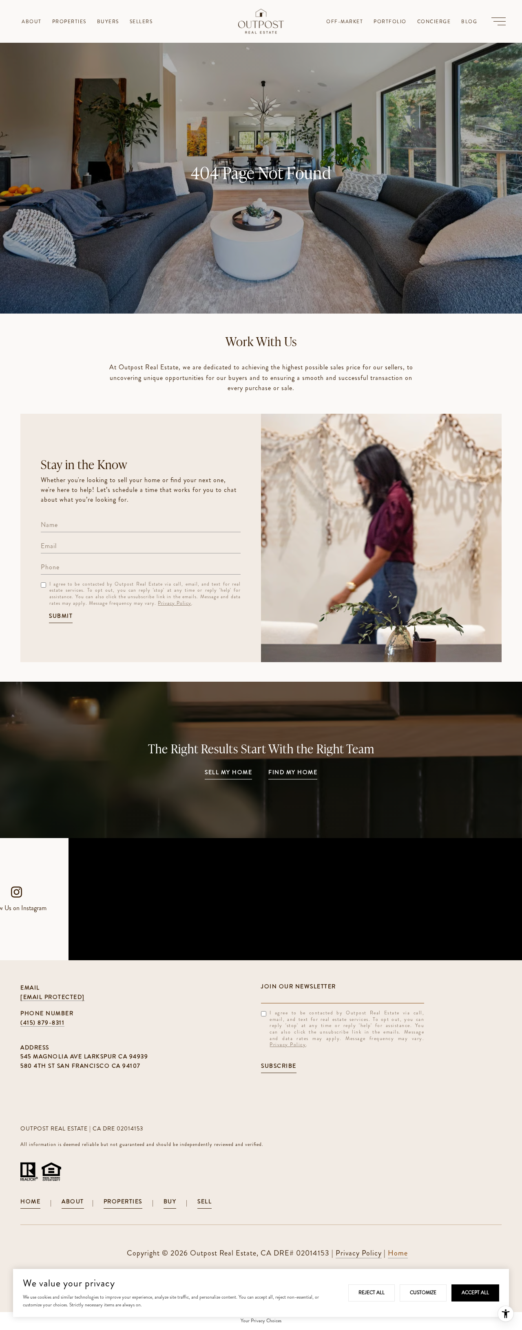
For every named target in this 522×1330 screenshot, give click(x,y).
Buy (170, 1201)
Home (30, 1201)
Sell (204, 1201)
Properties (123, 1201)
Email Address (342, 986)
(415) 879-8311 (42, 1022)
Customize (423, 1292)
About (73, 1201)
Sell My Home (228, 772)
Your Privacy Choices (261, 1320)
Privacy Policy (174, 603)
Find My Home (292, 772)
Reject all (371, 1292)
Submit (61, 616)
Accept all (475, 1292)
